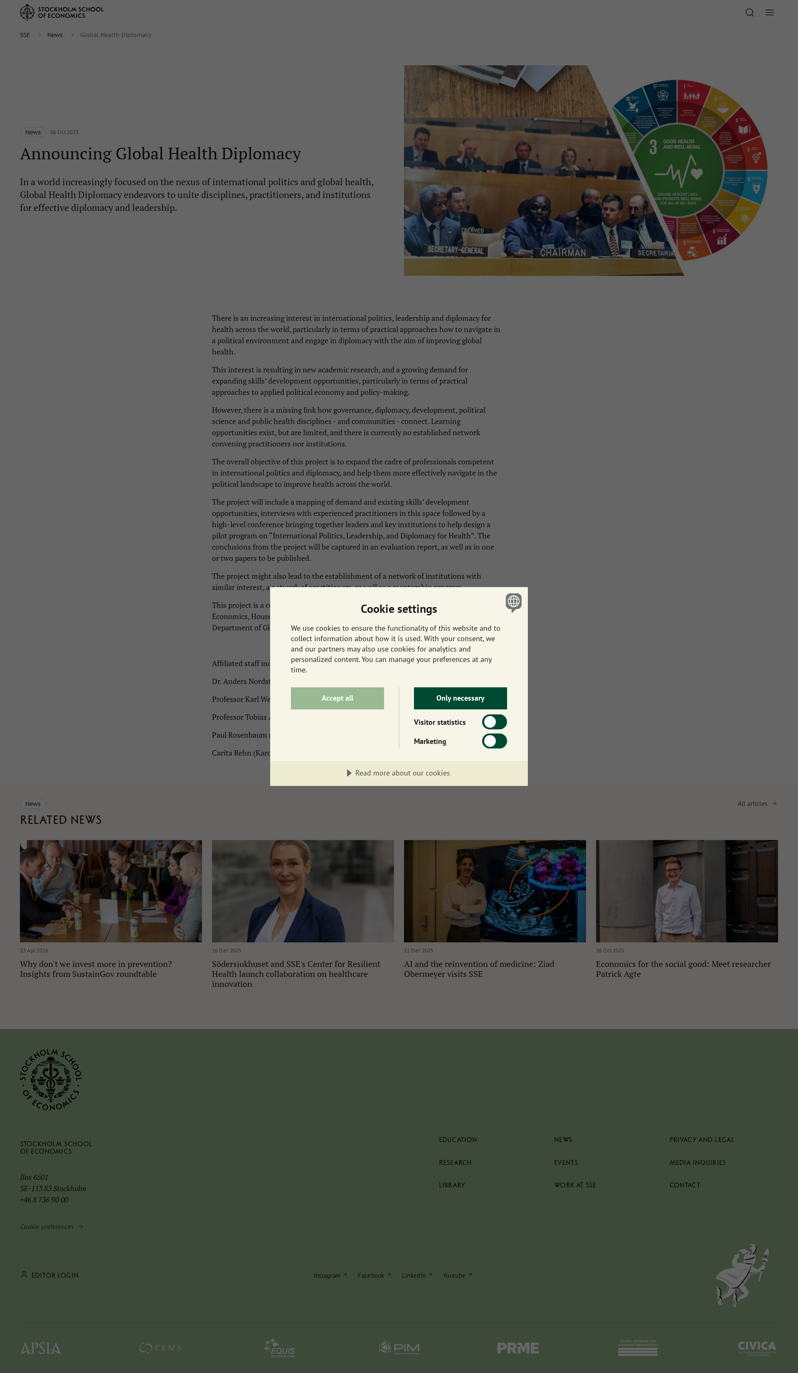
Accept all (337, 698)
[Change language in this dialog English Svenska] (512, 602)
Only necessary (460, 698)
